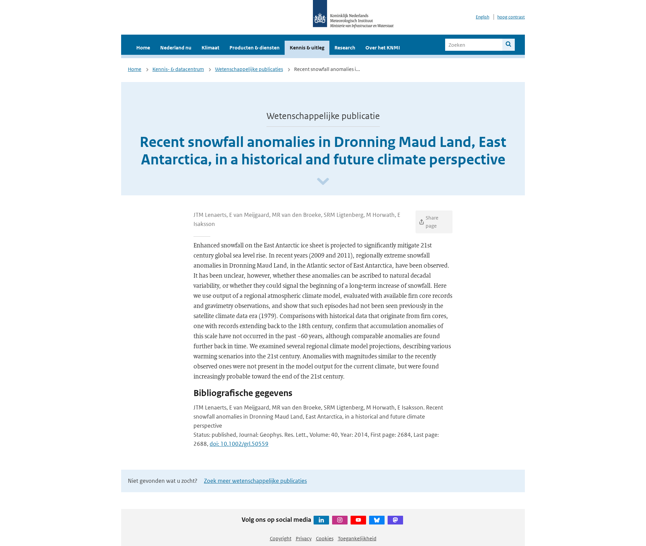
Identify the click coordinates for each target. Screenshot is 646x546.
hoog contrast (511, 17)
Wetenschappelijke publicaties (249, 69)
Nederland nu (175, 47)
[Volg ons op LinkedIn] (321, 520)
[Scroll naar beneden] (323, 182)
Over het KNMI (382, 47)
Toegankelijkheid (357, 538)
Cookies (324, 538)
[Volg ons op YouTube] (358, 520)
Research (344, 47)
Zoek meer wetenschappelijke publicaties (255, 480)
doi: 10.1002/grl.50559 (239, 443)
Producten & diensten (254, 47)
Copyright (280, 538)
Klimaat (210, 47)
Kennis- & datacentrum (178, 69)
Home (143, 47)
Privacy (304, 538)
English (482, 17)
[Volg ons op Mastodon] (395, 520)
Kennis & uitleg (307, 47)
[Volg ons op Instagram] (340, 520)
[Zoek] (508, 45)
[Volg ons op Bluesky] (377, 520)
